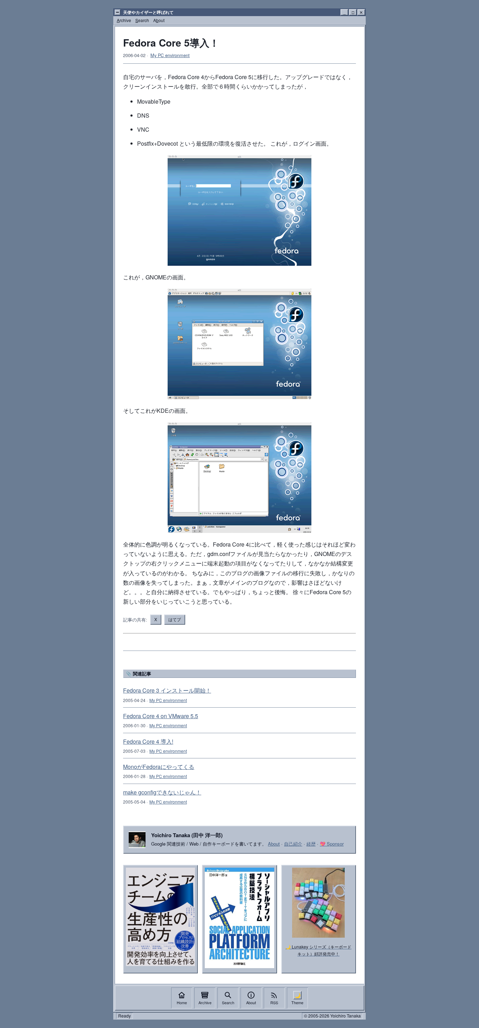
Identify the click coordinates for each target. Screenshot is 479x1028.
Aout (158, 20)
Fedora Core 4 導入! (148, 741)
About (274, 843)
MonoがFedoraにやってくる (158, 767)
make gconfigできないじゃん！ (162, 792)
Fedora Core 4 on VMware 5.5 (160, 716)
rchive (124, 20)
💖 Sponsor (332, 843)
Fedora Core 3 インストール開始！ (167, 690)
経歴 (311, 843)
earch (142, 20)
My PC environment (170, 55)
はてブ (174, 619)
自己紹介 (293, 843)
